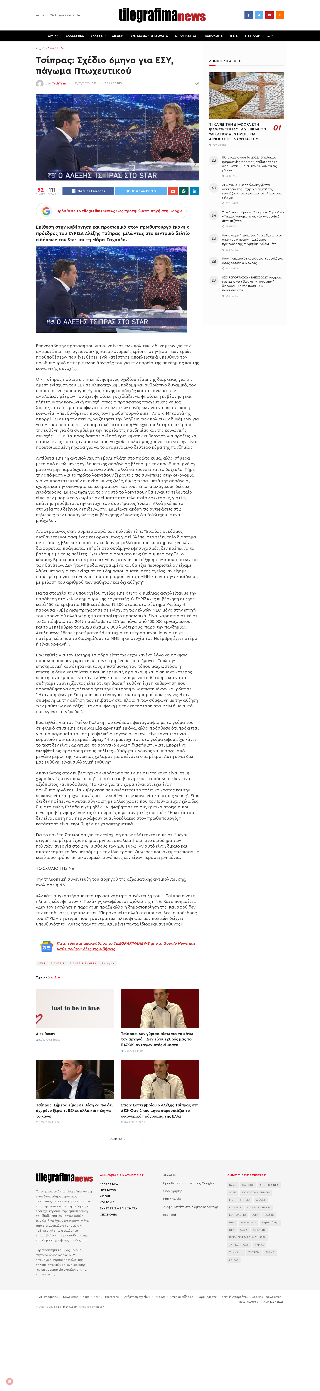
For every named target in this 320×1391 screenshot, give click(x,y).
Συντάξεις (236, 1252)
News (232, 1185)
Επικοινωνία (172, 1198)
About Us (170, 1175)
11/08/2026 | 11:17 (133, 1051)
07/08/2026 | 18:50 (134, 1122)
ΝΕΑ (231, 1230)
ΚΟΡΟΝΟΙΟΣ (248, 1222)
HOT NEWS (108, 1190)
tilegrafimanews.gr (65, 1306)
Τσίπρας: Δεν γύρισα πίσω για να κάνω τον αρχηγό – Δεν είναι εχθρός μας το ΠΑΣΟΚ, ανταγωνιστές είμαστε (157, 1039)
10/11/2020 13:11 (85, 83)
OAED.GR (248, 1185)
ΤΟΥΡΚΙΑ (254, 1252)
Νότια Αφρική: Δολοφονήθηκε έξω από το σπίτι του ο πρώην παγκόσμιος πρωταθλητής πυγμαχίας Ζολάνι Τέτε (252, 240)
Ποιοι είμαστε (248, 1301)
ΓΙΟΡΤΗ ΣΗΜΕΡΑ (239, 1200)
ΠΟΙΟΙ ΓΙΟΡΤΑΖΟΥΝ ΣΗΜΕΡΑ (247, 1237)
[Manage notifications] (9, 1381)
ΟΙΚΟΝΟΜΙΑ (108, 1214)
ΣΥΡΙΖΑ (259, 1245)
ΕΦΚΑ (255, 1215)
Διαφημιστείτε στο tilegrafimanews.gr (190, 1207)
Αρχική (40, 48)
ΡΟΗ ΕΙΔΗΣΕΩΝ (273, 1301)
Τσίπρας (108, 963)
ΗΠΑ (232, 1222)
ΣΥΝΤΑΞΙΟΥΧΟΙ (239, 1245)
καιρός (233, 1260)
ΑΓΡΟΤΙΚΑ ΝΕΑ (185, 35)
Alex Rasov (45, 1034)
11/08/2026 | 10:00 (49, 1122)
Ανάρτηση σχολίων (137, 1296)
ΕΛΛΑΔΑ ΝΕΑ (75, 35)
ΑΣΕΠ (232, 1192)
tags (86, 1296)
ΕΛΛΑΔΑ (97, 35)
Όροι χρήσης (172, 1191)
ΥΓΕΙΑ (233, 35)
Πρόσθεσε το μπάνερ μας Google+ (188, 1183)
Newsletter (70, 1296)
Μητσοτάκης (270, 1222)
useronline (112, 1296)
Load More (117, 1139)
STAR (42, 963)
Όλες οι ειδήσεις (181, 1296)
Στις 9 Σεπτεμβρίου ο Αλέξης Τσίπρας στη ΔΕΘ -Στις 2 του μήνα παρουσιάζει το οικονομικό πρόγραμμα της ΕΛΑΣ (160, 1110)
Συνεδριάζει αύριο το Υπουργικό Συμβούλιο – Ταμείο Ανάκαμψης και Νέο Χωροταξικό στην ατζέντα (253, 217)
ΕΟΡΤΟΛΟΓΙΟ (237, 1215)
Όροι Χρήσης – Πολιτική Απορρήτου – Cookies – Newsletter (240, 1296)
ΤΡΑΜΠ (270, 1252)
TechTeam (59, 83)
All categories (48, 1296)
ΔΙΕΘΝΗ (117, 35)
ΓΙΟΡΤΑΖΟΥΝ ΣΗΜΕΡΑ (256, 1192)
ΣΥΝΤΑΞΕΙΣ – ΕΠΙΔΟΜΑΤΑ (149, 35)
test (97, 1296)
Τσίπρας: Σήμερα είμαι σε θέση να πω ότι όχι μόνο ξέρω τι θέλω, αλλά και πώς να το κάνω (74, 1110)
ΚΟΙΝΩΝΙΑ (107, 1202)
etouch (99, 1306)
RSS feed (169, 1214)
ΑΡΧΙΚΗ (53, 35)
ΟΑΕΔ (244, 1230)
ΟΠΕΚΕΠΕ (259, 1230)
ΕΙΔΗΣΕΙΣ (58, 963)
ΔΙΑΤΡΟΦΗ (252, 35)
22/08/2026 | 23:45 (49, 1040)
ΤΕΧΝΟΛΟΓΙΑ (212, 35)
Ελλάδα (269, 1215)
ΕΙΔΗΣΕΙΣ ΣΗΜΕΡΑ (83, 963)
